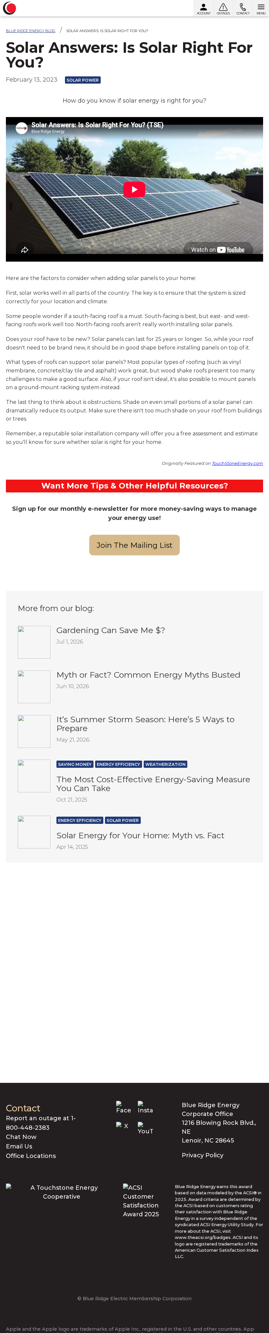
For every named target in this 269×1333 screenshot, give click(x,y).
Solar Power (83, 80)
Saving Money (75, 764)
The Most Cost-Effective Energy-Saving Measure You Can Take (153, 783)
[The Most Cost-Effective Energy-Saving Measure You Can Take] (34, 775)
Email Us (19, 1146)
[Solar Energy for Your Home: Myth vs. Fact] (34, 831)
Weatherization (165, 764)
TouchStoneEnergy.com (237, 463)
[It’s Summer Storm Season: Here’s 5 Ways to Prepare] (34, 731)
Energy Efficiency (118, 764)
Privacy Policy (202, 1155)
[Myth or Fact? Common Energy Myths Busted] (34, 686)
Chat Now (21, 1137)
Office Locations (31, 1156)
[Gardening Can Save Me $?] (34, 642)
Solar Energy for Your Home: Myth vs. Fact (140, 835)
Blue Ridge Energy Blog (30, 31)
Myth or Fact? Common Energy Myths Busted (148, 675)
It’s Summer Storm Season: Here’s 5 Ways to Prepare (145, 723)
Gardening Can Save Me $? (110, 630)
